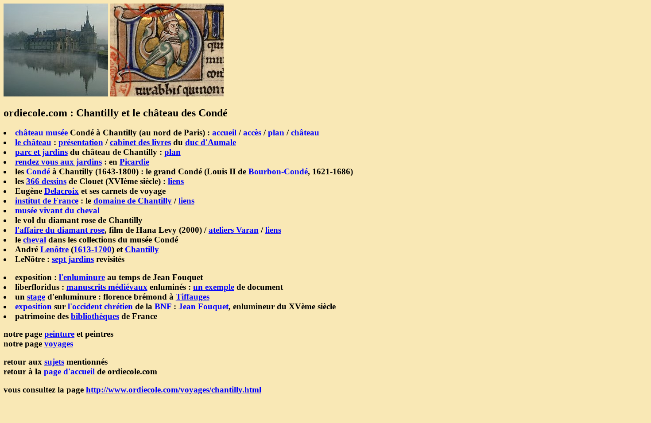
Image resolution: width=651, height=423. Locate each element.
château (305, 132)
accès (252, 132)
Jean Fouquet (203, 306)
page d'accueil (69, 371)
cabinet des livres (140, 142)
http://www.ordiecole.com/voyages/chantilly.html (173, 389)
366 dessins (46, 181)
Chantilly (142, 249)
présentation (80, 142)
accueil (224, 132)
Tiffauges (192, 296)
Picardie (134, 161)
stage (36, 296)
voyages (58, 343)
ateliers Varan (234, 230)
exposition (33, 306)
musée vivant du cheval (57, 210)
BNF (163, 306)
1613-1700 (93, 249)
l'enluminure (82, 277)
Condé (38, 171)
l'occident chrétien (100, 306)
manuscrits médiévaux (106, 287)
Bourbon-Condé (278, 171)
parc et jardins (41, 152)
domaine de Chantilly (132, 200)
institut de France (46, 200)
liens (176, 181)
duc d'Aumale (210, 142)
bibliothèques (95, 316)
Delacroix (61, 191)
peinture (59, 333)
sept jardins (73, 259)
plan (276, 132)
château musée (41, 132)
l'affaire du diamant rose (60, 230)
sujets (54, 361)
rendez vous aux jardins (58, 161)
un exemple (213, 287)
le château (33, 142)
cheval (34, 239)
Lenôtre (54, 249)
